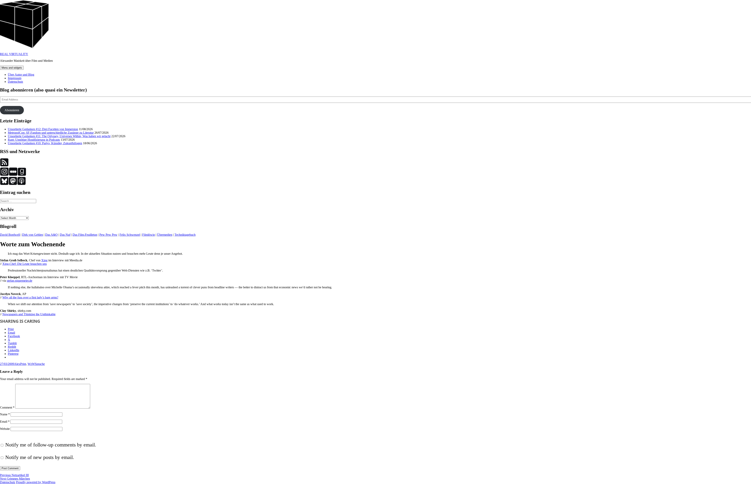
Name (5, 414)
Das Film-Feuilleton (85, 234)
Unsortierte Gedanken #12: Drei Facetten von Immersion (43, 129)
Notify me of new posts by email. (39, 457)
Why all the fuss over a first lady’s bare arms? (30, 297)
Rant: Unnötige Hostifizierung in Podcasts (34, 139)
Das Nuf (65, 234)
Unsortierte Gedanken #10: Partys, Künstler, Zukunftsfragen (45, 143)
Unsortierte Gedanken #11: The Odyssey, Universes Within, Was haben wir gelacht (59, 136)
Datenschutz (15, 81)
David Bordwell (10, 234)
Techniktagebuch (185, 234)
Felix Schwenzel (129, 234)
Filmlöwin (148, 234)
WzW (31, 364)
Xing (44, 260)
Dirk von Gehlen (32, 234)
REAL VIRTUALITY (14, 54)
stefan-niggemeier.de (19, 280)
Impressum (14, 78)
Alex (17, 364)
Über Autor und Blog (21, 74)
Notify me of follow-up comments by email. (50, 445)
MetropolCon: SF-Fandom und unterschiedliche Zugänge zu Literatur (51, 132)
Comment (7, 407)
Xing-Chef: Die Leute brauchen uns (24, 263)
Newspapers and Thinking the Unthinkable (29, 314)
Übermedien (164, 234)
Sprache (40, 364)
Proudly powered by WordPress (35, 482)
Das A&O (51, 234)
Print (23, 364)
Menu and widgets (12, 67)
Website (5, 428)
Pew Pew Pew (108, 234)
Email (5, 421)
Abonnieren (11, 110)
